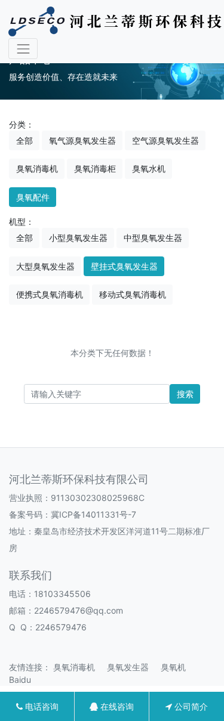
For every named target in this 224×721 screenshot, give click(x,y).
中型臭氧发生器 (153, 238)
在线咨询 (116, 706)
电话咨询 (41, 706)
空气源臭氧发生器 (165, 140)
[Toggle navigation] (23, 48)
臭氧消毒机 (37, 168)
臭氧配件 (33, 197)
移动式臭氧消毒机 (132, 294)
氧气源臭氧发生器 (82, 140)
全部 (24, 140)
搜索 (185, 394)
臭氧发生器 (132, 667)
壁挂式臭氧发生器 (124, 266)
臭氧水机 (148, 168)
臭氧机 (178, 667)
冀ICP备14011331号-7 (93, 514)
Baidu (25, 679)
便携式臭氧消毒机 (49, 294)
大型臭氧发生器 (45, 266)
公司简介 (190, 706)
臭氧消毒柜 (95, 168)
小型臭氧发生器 (78, 238)
